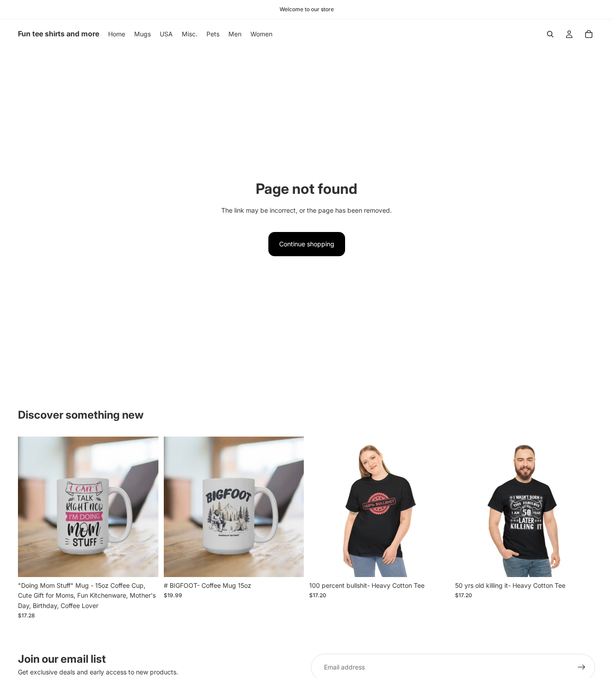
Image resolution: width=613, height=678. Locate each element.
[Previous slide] (31, 506)
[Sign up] (581, 667)
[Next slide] (144, 506)
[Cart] (589, 34)
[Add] (144, 563)
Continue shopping (306, 244)
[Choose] (436, 563)
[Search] (550, 34)
